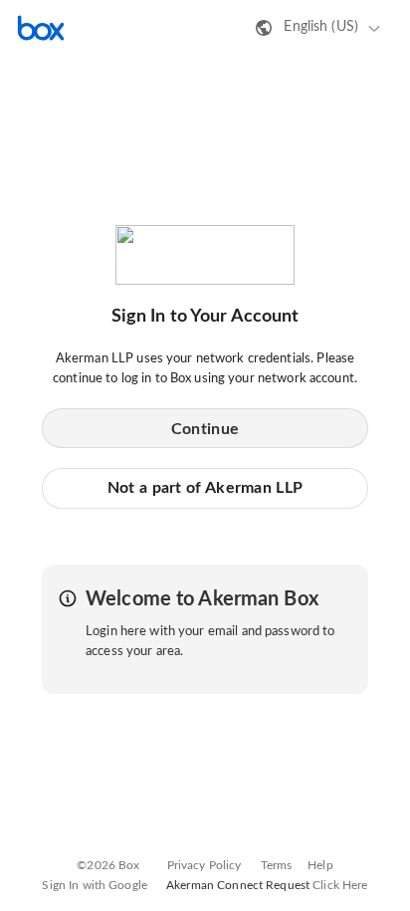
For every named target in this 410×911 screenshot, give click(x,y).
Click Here (339, 885)
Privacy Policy (204, 865)
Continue (205, 429)
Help (320, 865)
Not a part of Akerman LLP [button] (205, 488)
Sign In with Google (94, 885)
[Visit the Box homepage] (41, 28)
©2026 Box (108, 865)
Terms (277, 865)
